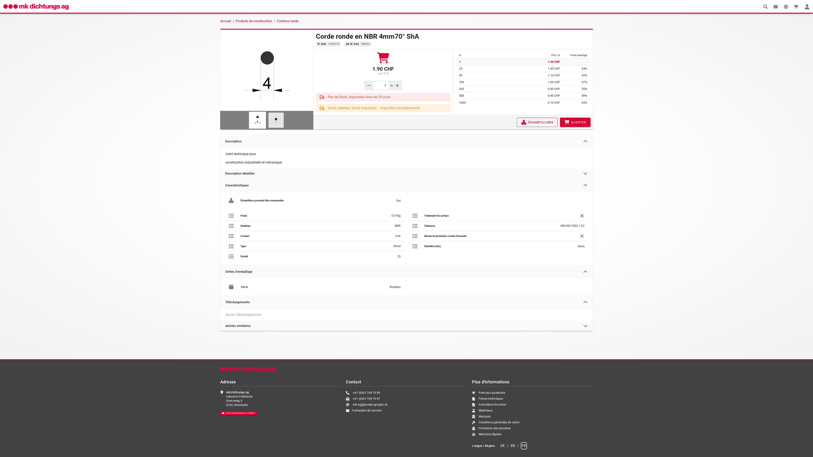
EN (513, 446)
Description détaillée (239, 173)
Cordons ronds (288, 21)
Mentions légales (489, 434)
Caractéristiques (237, 185)
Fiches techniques (490, 398)
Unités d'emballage (238, 272)
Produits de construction (254, 21)
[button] (786, 7)
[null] (765, 7)
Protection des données (494, 428)
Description (233, 141)
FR (524, 446)
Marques (484, 416)
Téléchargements (237, 302)
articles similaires (238, 326)
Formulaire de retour (492, 404)
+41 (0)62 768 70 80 (366, 392)
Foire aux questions (491, 392)
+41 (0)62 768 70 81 (366, 398)
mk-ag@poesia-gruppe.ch (370, 404)
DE (503, 446)
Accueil (225, 21)
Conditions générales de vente (498, 422)
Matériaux (485, 410)
